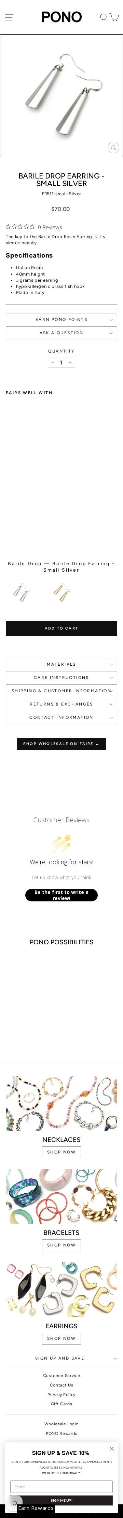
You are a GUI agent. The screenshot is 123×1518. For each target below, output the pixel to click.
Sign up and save (59, 1358)
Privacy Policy (61, 1394)
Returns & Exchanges (61, 704)
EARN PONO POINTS (61, 319)
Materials (61, 664)
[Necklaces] (61, 1103)
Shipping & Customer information (61, 690)
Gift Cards (61, 1403)
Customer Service (61, 1375)
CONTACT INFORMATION (61, 717)
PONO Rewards (61, 1433)
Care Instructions (61, 677)
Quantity (61, 351)
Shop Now (61, 1338)
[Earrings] (61, 1289)
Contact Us (61, 1385)
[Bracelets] (61, 1196)
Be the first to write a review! (61, 895)
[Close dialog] (111, 1448)
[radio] (21, 592)
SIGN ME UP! (61, 1500)
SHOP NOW (61, 1152)
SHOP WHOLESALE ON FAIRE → (61, 744)
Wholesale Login (61, 1424)
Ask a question (62, 332)
